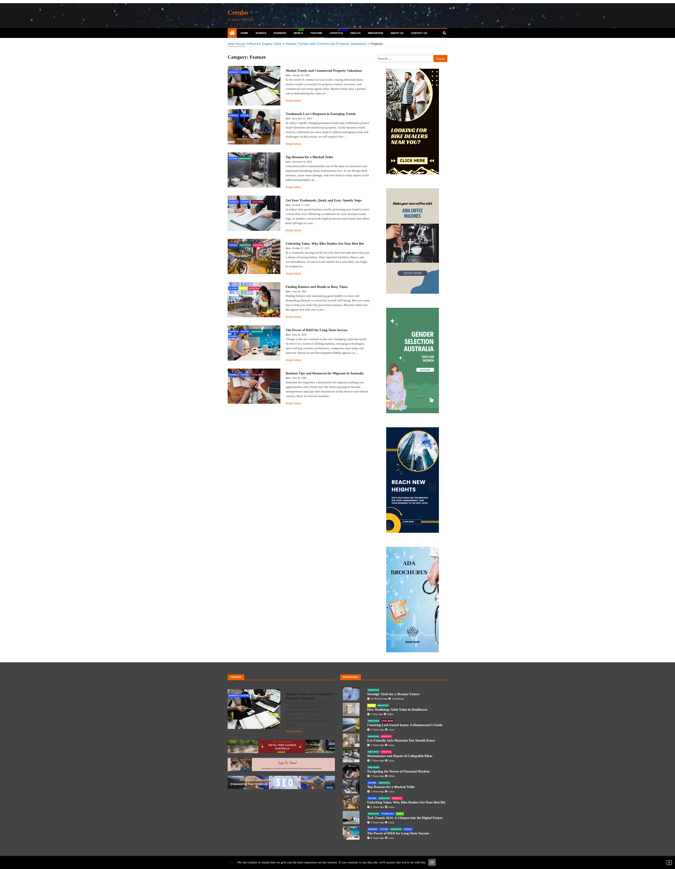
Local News (257, 202)
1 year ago (377, 714)
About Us (397, 33)
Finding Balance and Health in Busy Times (317, 287)
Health (355, 33)
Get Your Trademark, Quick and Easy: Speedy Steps (324, 200)
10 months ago (379, 698)
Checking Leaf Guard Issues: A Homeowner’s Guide (404, 725)
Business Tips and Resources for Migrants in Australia (325, 373)
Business (280, 33)
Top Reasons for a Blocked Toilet (309, 157)
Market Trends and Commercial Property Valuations (324, 70)
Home (244, 33)
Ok (432, 862)
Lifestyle (338, 31)
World (298, 31)
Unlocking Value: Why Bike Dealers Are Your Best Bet (325, 243)
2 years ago (377, 729)
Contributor (398, 698)
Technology (387, 814)
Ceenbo (238, 12)
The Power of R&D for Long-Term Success (316, 330)
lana (288, 75)
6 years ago (377, 822)
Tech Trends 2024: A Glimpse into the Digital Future (404, 818)
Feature (316, 33)
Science (261, 33)
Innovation (375, 33)
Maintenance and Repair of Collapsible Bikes (399, 756)
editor (390, 714)
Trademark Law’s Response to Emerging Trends (321, 114)
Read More (293, 100)
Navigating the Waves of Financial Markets (398, 771)
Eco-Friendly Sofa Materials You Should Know (401, 740)
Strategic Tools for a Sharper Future (393, 694)
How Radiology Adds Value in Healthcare (397, 709)
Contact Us (419, 33)
